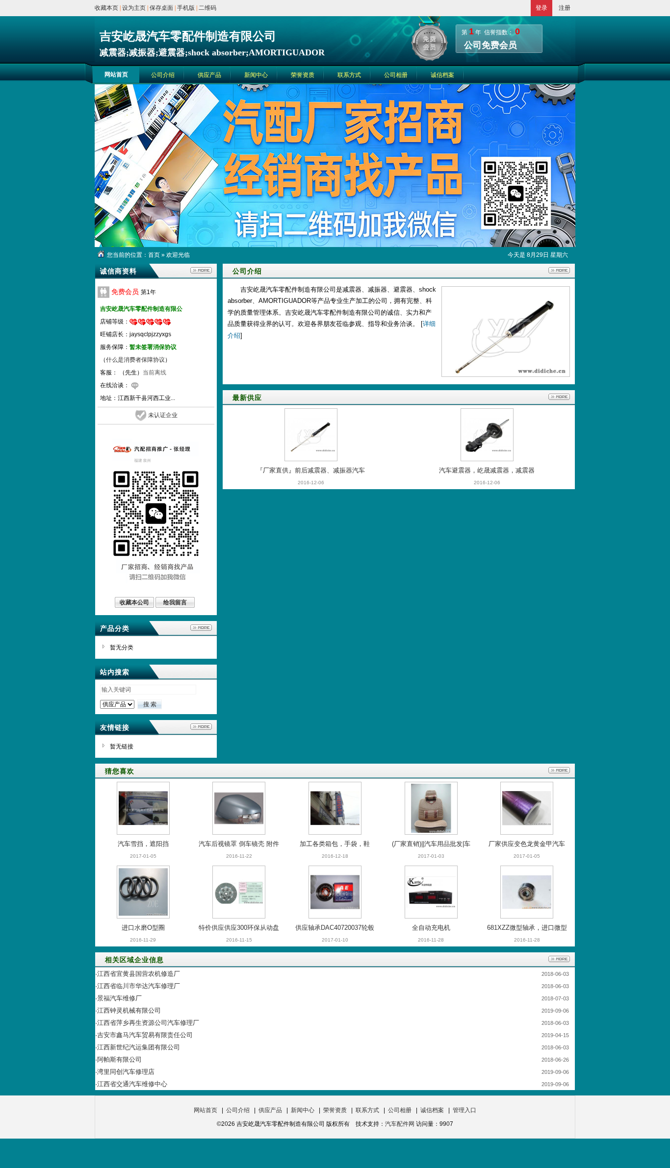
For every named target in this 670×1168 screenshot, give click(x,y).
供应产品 (270, 1110)
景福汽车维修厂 (119, 998)
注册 (564, 7)
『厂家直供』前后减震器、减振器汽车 (311, 470)
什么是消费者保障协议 (135, 359)
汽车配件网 (399, 1123)
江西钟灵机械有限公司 (129, 1010)
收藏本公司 (134, 602)
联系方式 (367, 1110)
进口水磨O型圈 (143, 927)
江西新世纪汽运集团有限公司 (138, 1047)
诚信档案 (432, 1110)
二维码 (207, 7)
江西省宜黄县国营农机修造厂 (138, 973)
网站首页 (205, 1110)
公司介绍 (238, 1110)
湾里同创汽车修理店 (126, 1071)
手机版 (186, 7)
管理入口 (464, 1110)
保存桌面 (161, 7)
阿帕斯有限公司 (119, 1059)
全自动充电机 (431, 927)
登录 (541, 7)
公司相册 (400, 1110)
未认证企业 (163, 415)
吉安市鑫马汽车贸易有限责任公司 (145, 1035)
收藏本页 (106, 7)
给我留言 (175, 602)
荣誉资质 (335, 1110)
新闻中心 (302, 1110)
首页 (154, 254)
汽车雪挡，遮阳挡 (143, 843)
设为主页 (134, 7)
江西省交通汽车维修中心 (132, 1084)
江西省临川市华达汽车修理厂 (138, 986)
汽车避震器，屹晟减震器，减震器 (487, 470)
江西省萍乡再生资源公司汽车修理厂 (148, 1022)
